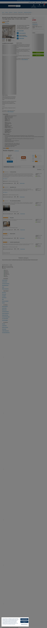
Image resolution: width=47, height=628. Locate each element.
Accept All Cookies (24, 619)
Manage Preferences (24, 624)
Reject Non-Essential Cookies (24, 621)
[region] (15, 622)
